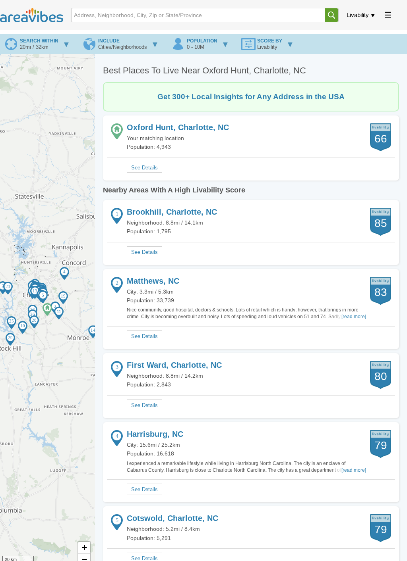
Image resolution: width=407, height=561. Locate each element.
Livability (358, 15)
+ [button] (84, 548)
